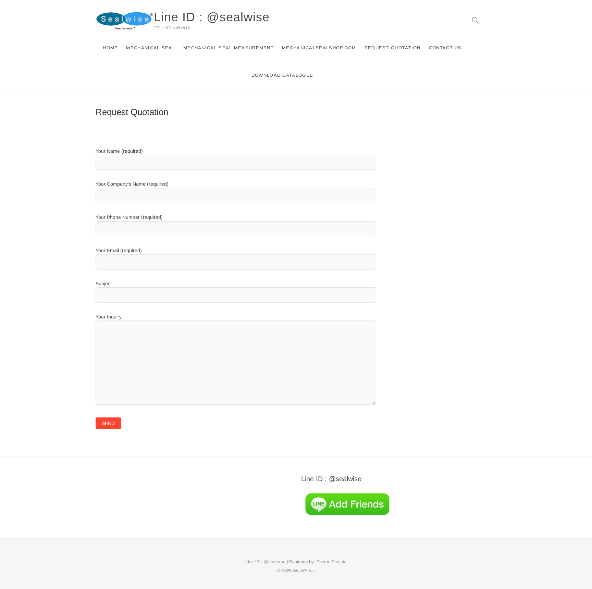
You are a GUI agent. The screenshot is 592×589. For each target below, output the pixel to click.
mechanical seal (150, 47)
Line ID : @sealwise (212, 17)
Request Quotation (393, 47)
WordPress (304, 570)
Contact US (445, 47)
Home (110, 47)
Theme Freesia (331, 561)
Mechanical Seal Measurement (228, 47)
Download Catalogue (282, 75)
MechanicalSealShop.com (319, 47)
